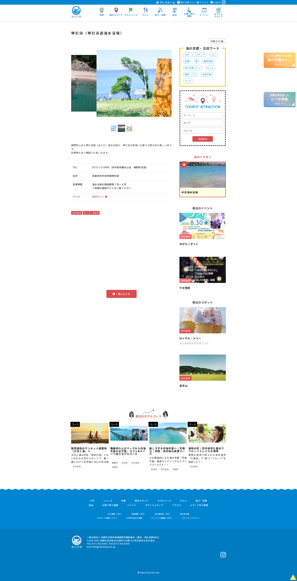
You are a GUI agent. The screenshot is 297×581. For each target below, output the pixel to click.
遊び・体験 (201, 501)
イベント (131, 505)
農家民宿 (208, 61)
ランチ (188, 80)
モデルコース (164, 501)
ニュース (107, 501)
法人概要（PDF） (115, 514)
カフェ (210, 67)
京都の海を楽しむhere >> (279, 99)
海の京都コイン (188, 2)
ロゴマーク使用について (107, 518)
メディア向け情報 (199, 505)
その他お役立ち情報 (134, 518)
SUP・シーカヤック (195, 54)
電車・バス (190, 74)
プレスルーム (167, 2)
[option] (121, 83)
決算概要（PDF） (138, 514)
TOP (92, 501)
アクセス (204, 2)
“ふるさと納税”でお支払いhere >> (279, 59)
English (217, 2)
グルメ (183, 501)
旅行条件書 (184, 514)
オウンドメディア (154, 505)
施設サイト (98, 196)
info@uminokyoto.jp (103, 546)
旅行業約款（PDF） (163, 514)
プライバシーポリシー (191, 518)
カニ (213, 54)
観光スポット (142, 501)
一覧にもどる (122, 293)
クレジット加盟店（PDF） (162, 518)
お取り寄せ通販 (110, 505)
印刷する (216, 41)
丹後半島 (206, 74)
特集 (123, 501)
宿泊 (91, 505)
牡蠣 (187, 61)
